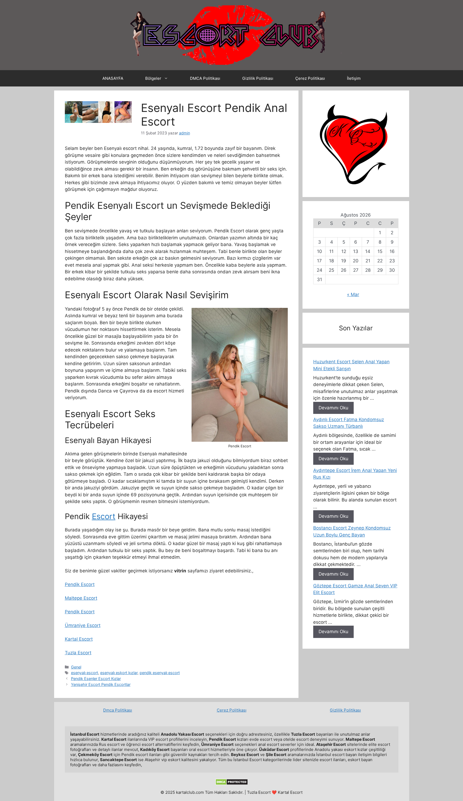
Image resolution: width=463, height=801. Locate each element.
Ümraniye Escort (82, 625)
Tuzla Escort (78, 652)
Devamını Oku (333, 407)
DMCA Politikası (205, 78)
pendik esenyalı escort (160, 672)
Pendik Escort (80, 584)
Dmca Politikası (117, 710)
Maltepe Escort (81, 598)
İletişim (354, 78)
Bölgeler (153, 78)
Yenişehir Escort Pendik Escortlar (100, 684)
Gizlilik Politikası (257, 78)
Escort (103, 516)
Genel (76, 667)
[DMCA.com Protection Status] (231, 783)
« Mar (353, 294)
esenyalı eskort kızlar (118, 672)
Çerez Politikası (310, 78)
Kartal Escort (79, 639)
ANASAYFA (112, 78)
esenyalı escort (84, 672)
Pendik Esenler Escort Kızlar (96, 678)
